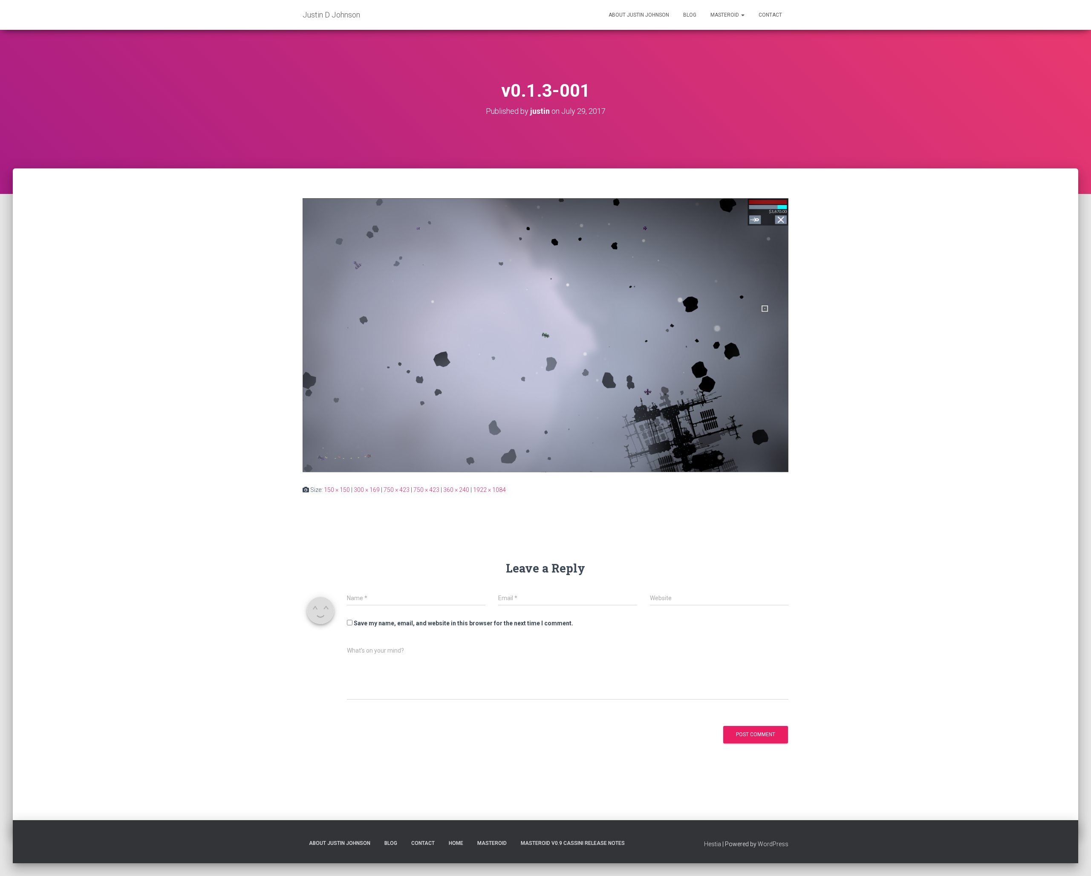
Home (456, 843)
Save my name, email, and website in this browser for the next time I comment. (463, 623)
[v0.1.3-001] (545, 334)
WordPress (773, 844)
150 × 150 (337, 489)
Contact (770, 15)
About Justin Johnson (639, 15)
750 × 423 (397, 489)
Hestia (712, 844)
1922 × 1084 (489, 489)
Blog (689, 15)
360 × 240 (456, 489)
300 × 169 (367, 489)
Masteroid (725, 15)
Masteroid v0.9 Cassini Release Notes (573, 843)
